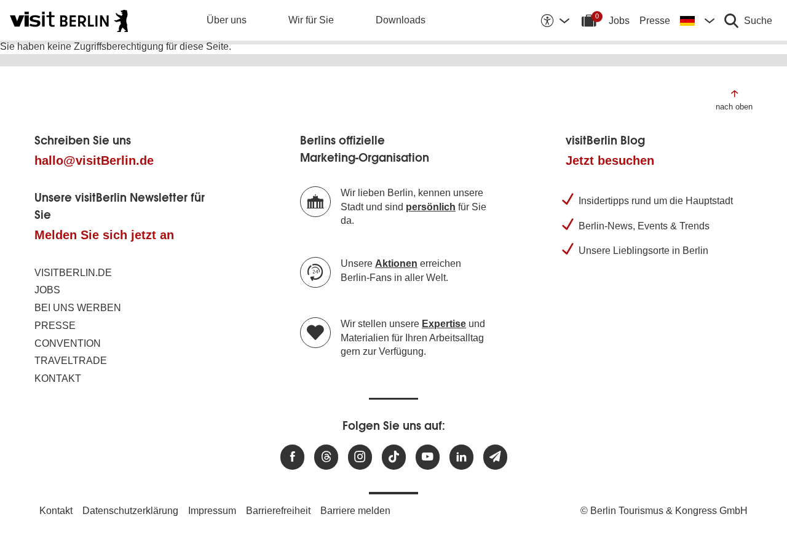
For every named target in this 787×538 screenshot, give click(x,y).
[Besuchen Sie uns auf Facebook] (292, 457)
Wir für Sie (311, 20)
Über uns (227, 20)
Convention (67, 343)
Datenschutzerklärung (130, 510)
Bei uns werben (77, 308)
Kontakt (57, 378)
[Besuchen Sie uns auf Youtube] (428, 457)
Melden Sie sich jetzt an (104, 235)
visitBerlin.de (73, 272)
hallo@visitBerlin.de (94, 160)
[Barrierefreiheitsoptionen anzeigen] (554, 20)
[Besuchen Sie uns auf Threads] (326, 457)
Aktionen (396, 263)
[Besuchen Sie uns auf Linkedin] (461, 457)
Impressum (212, 510)
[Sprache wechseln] (697, 20)
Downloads (400, 20)
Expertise (444, 323)
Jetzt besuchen (610, 160)
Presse (654, 20)
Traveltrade (70, 360)
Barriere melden (355, 510)
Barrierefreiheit (278, 510)
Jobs (619, 20)
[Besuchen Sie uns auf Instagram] (360, 457)
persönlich (431, 207)
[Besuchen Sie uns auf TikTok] (394, 457)
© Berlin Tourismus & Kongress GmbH (664, 510)
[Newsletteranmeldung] (495, 457)
